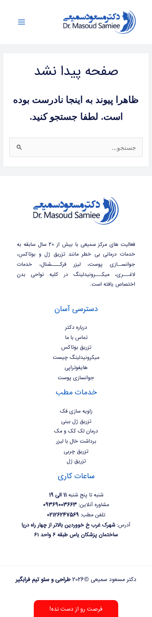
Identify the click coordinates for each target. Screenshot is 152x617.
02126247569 (63, 515)
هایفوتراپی (76, 368)
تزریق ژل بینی (76, 421)
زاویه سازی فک (76, 411)
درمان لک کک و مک (76, 431)
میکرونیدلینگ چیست (76, 357)
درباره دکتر (76, 327)
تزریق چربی (76, 451)
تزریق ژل (76, 461)
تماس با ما (76, 337)
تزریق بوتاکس (76, 347)
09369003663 (60, 505)
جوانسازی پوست (76, 378)
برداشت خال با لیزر (76, 441)
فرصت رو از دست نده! (76, 609)
